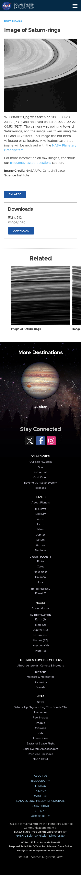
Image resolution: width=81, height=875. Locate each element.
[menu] (75, 6)
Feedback (40, 786)
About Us (40, 776)
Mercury (40, 514)
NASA (5, 5)
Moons (40, 603)
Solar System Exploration (22, 5)
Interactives (40, 738)
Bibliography (40, 781)
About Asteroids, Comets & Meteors (40, 665)
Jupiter (40, 407)
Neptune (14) (40, 645)
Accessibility (40, 816)
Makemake (40, 572)
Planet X (40, 593)
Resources (40, 712)
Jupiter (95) (40, 630)
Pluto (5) (40, 651)
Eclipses (40, 488)
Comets (40, 687)
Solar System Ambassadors (40, 749)
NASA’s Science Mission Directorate (40, 835)
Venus (40, 519)
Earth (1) (40, 619)
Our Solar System (40, 462)
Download (21, 231)
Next (72, 384)
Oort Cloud (40, 477)
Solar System (40, 456)
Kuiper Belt (41, 472)
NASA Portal (40, 806)
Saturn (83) (40, 635)
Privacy (40, 791)
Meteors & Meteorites (40, 677)
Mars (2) (40, 625)
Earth (40, 524)
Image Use (40, 796)
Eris (40, 582)
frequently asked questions (30, 162)
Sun (40, 467)
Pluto (40, 561)
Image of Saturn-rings (26, 329)
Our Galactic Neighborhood (22, 14)
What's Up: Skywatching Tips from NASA (40, 707)
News (40, 702)
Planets (40, 497)
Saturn (40, 540)
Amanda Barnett (50, 842)
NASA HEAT (40, 759)
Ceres (40, 566)
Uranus (40, 545)
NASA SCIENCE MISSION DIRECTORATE (40, 801)
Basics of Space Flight (41, 743)
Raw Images (13, 20)
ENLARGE (15, 194)
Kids (40, 733)
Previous (8, 384)
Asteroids (40, 682)
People (40, 723)
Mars (40, 529)
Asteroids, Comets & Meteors (40, 660)
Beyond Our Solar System (40, 482)
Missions (40, 728)
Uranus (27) (40, 640)
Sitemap (40, 811)
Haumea (40, 577)
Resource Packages (40, 754)
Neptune (40, 550)
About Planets (40, 502)
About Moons (40, 608)
